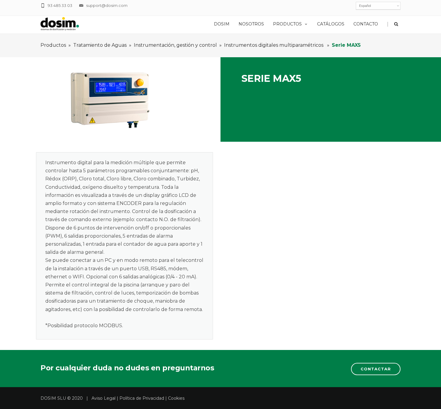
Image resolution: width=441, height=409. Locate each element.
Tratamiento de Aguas (100, 45)
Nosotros (251, 24)
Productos (287, 24)
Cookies (176, 398)
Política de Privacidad (141, 398)
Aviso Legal (104, 398)
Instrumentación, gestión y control (175, 45)
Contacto (365, 24)
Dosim (222, 24)
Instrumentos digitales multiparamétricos (274, 45)
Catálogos (330, 24)
